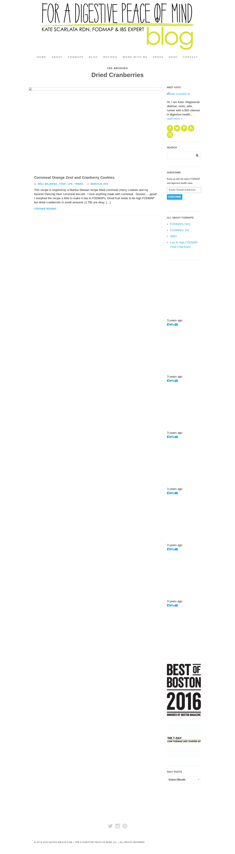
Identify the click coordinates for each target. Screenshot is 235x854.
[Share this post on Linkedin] (173, 324)
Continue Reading (45, 208)
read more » (174, 118)
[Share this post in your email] (176, 324)
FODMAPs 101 (179, 230)
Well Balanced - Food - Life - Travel (60, 184)
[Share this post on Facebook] (168, 324)
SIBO (173, 236)
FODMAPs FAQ (180, 224)
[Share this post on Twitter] (171, 324)
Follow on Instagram (178, 316)
